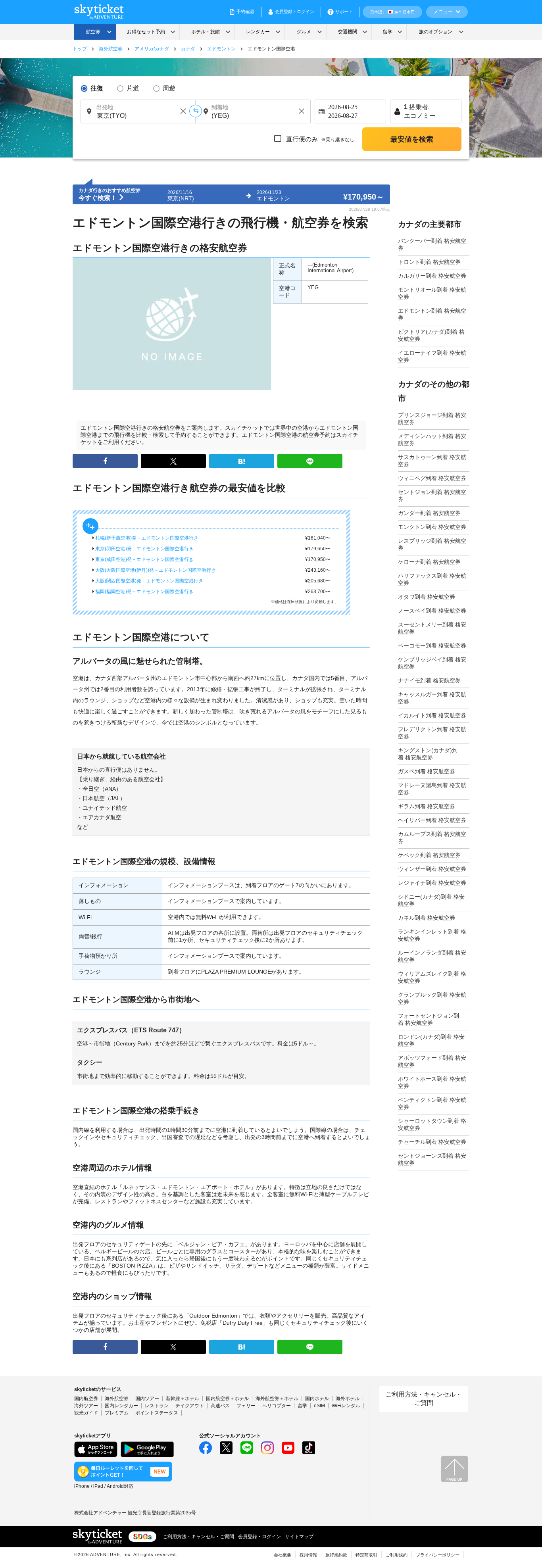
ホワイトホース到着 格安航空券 (432, 1082)
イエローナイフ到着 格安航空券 (432, 356)
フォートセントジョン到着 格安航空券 (428, 1019)
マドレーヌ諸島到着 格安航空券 (432, 788)
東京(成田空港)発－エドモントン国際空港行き (144, 559)
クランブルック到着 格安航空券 (432, 998)
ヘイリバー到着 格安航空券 (432, 820)
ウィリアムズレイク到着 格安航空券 (432, 977)
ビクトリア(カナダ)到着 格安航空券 (431, 335)
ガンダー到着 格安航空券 (429, 513)
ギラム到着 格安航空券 (426, 806)
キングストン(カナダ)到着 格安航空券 (427, 754)
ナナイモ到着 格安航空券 (429, 680)
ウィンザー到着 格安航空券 (432, 869)
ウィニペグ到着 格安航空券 (432, 478)
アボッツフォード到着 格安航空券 (432, 1061)
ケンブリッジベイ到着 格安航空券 (432, 663)
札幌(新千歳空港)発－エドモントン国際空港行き (146, 538)
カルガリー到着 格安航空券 (432, 276)
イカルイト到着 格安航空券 (432, 715)
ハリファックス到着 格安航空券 (432, 579)
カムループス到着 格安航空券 (432, 837)
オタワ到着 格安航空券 (426, 597)
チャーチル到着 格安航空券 (432, 1142)
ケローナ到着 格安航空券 (429, 562)
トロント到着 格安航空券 (429, 262)
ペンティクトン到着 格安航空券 (432, 1103)
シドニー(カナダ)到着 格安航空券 (431, 900)
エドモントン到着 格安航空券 (432, 314)
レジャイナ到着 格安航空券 (432, 883)
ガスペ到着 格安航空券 (426, 771)
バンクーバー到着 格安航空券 (432, 244)
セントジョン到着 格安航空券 (432, 495)
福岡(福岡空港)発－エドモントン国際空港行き (144, 591)
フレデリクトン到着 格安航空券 (432, 733)
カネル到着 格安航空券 (426, 918)
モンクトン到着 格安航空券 (432, 527)
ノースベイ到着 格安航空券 (432, 610)
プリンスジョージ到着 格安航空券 (432, 418)
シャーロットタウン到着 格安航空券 (432, 1124)
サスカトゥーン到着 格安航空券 (432, 460)
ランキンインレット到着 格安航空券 (432, 935)
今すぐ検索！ (98, 197)
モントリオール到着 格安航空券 (432, 293)
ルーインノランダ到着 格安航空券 (432, 956)
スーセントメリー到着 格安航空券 (432, 628)
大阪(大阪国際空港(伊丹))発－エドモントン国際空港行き (155, 570)
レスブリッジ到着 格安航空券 (432, 544)
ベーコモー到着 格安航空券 (432, 645)
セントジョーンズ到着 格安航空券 (432, 1159)
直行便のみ (319, 139)
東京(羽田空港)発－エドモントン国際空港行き (144, 548)
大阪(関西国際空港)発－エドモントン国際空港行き (148, 581)
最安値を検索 (411, 139)
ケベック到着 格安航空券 (429, 855)
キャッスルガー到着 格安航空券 (432, 698)
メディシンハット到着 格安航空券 (432, 439)
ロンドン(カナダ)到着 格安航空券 (431, 1040)
